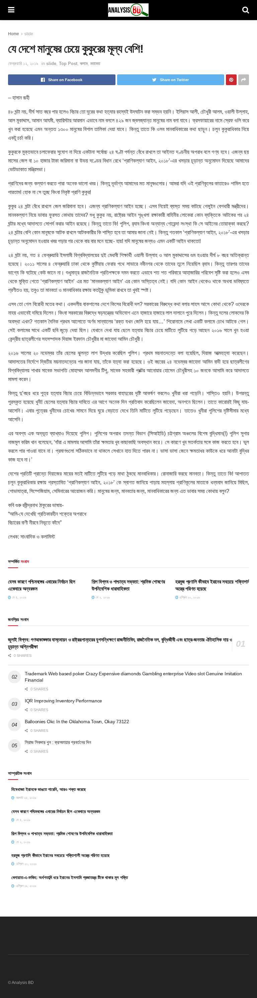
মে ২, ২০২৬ (102, 597)
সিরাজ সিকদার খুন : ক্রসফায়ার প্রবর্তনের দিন (58, 742)
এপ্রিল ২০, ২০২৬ (189, 597)
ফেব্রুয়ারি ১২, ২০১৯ (23, 63)
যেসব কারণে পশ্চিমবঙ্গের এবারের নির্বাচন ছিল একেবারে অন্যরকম (55, 811)
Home (13, 34)
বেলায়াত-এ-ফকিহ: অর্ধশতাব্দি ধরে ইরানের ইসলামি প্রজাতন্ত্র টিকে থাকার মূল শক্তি (69, 877)
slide (28, 34)
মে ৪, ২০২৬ (18, 597)
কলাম (84, 63)
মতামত (95, 63)
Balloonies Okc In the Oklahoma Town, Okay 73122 (77, 721)
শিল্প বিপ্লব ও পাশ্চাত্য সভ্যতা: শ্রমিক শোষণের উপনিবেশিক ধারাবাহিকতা (62, 833)
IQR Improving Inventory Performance (63, 700)
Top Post (68, 63)
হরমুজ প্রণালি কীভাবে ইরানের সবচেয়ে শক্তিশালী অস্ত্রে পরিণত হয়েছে (60, 855)
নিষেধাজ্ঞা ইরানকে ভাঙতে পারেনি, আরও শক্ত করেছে (48, 789)
